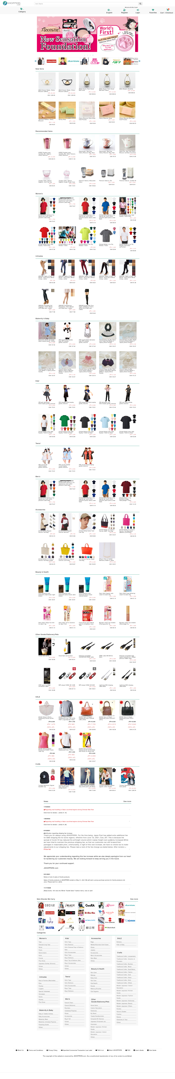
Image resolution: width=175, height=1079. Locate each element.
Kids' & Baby (121, 944)
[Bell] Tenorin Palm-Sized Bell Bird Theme (106, 89)
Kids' (67, 938)
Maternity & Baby (46, 1010)
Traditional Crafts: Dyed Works (126, 969)
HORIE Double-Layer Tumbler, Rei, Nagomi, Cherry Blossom (44, 154)
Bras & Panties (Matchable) (47, 980)
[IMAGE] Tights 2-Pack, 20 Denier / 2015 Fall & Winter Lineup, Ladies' (46, 277)
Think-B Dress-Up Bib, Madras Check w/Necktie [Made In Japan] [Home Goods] (66, 371)
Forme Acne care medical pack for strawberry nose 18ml (86, 624)
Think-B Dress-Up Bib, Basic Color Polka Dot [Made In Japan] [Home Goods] (107, 341)
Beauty (119, 1017)
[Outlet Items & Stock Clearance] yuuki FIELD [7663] (126, 718)
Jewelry (93, 950)
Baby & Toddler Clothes (46, 1014)
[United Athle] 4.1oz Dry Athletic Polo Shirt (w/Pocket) (126, 245)
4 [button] (93, 55)
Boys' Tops (68, 955)
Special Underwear (44, 991)
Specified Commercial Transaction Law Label (77, 1050)
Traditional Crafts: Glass (124, 977)
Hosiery (41, 999)
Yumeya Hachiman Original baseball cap (46, 785)
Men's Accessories (96, 955)
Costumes (94, 1024)
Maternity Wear (43, 1019)
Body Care (94, 978)
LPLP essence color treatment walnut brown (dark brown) (67, 594)
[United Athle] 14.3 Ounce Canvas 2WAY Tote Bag (106, 530)
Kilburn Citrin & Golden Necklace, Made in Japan (106, 559)
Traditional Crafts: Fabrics (124, 972)
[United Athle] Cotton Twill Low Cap (86, 531)
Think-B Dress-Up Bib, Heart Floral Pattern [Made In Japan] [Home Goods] (87, 370)
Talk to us (100, 1050)
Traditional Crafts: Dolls (124, 980)
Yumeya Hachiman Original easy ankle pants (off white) (87, 785)
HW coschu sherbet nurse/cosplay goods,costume (64, 466)
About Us (20, 1050)
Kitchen (119, 1009)
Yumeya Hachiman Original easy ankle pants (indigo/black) (66, 786)
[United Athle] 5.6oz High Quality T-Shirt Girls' (126, 215)
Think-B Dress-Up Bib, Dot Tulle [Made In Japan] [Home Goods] (46, 370)
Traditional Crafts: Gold (124, 975)
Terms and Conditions (36, 1050)
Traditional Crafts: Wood (124, 966)
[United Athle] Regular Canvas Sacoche (65, 531)
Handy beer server (43, 656)
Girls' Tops (68, 942)
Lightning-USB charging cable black (126, 685)
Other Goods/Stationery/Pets (100, 1000)
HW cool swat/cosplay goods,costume (125, 402)
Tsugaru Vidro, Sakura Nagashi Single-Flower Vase (67, 181)
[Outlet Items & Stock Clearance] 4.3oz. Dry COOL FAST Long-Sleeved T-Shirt (67, 718)
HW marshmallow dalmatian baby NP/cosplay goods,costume (87, 341)
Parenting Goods (44, 1024)
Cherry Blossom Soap (105, 118)
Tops (40, 942)
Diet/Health (94, 983)
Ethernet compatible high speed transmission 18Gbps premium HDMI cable (127, 657)
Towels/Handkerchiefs (97, 1016)
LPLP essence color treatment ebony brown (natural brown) (85, 594)
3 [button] (90, 55)
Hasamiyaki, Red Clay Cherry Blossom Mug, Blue (87, 151)
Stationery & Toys (122, 1019)
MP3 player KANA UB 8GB (87, 685)
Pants (40, 950)
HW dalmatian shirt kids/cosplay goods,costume (107, 402)
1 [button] (85, 55)
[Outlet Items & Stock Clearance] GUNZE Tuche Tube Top (45, 750)
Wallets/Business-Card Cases (100, 944)
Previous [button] (35, 61)
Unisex (41, 966)
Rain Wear (94, 958)
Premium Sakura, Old (105, 180)
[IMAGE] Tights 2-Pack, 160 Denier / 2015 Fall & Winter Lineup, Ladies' (127, 277)
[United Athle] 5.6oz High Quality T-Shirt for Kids (45, 432)
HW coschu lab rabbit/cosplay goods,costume (42, 466)
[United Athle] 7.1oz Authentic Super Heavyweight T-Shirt (125, 499)
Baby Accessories (44, 1016)
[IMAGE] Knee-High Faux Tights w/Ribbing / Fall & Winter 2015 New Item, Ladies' (86, 307)
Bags (92, 942)
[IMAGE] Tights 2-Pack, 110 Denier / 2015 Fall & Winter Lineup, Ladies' (107, 277)
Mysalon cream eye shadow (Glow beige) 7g (127, 623)
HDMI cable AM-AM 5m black (106, 656)
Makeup (93, 975)
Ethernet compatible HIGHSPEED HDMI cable (86, 656)
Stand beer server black (66, 656)
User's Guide (139, 1050)
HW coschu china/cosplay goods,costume (86, 465)
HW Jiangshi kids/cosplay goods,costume (66, 402)
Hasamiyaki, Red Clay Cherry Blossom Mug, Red (106, 151)
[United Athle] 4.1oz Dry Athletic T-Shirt (66, 244)
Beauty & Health (97, 969)
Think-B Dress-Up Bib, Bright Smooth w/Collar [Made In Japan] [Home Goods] (127, 341)
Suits (40, 955)
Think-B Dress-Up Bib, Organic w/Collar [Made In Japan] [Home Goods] (127, 370)
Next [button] (139, 61)
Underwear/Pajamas (71, 1011)
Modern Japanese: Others (124, 1006)
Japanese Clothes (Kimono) (47, 963)
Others (41, 969)
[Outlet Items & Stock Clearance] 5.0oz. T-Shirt (66, 749)
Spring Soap (62, 119)
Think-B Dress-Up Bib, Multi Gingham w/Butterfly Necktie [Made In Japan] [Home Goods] (107, 371)
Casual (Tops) (69, 1002)
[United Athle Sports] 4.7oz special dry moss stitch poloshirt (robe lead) (46, 216)
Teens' (67, 976)
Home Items (94, 1005)
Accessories (68, 1016)
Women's (42, 938)
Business (67, 1008)
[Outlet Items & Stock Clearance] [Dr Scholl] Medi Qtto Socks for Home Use (87, 750)
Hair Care (93, 980)
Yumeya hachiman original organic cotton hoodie (106, 785)
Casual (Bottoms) (70, 1005)
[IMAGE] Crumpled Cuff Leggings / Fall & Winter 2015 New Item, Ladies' (45, 307)
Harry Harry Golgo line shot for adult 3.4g (46, 623)
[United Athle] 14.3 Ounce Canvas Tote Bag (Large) (46, 559)
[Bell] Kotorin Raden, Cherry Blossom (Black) (67, 90)
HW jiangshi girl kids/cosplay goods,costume (87, 402)
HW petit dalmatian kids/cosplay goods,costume (46, 402)
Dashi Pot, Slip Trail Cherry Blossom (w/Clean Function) (127, 151)
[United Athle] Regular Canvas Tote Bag (44, 531)
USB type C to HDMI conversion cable (44, 685)
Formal (41, 958)
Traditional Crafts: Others (124, 983)
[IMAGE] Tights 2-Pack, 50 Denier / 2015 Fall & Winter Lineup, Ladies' (67, 277)
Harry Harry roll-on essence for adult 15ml (67, 623)
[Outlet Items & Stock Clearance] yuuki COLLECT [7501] (107, 718)
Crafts (119, 952)
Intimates (43, 977)
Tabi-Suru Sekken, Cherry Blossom (46, 119)
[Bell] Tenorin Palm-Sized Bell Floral (86, 89)
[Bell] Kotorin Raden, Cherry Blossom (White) (46, 90)
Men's (67, 999)
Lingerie (41, 988)
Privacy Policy (52, 1050)
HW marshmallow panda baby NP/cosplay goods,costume (66, 341)
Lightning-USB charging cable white (106, 685)
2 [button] (87, 55)
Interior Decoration (96, 1008)
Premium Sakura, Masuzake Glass (87, 181)
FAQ (128, 1050)
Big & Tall (68, 1019)
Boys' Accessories (70, 963)
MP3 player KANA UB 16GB (67, 685)
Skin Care (94, 972)
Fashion (119, 1014)
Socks (40, 997)
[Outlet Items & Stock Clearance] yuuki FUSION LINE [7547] (86, 718)
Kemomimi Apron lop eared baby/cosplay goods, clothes (46, 340)
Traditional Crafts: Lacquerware (126, 956)
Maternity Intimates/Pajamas (47, 1022)
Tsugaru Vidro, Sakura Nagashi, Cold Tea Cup (45, 181)
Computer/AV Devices (97, 1019)
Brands (93, 986)
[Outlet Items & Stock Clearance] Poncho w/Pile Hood (46, 718)
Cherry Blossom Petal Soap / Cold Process (87, 118)
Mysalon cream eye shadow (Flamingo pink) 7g (107, 623)
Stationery (94, 1011)
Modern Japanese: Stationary (125, 1001)
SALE (119, 938)
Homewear (42, 994)
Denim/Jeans (43, 953)
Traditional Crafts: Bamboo (125, 964)
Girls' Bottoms (69, 944)
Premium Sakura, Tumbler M (127, 180)
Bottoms (119, 942)
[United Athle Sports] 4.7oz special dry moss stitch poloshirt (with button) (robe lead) (107, 217)
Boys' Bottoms (69, 958)
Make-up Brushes (96, 988)
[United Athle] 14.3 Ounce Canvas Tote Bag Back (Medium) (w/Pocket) (127, 531)
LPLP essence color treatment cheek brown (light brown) (46, 594)
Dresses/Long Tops (44, 944)
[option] (87, 34)
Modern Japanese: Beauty (124, 1003)
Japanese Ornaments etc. (98, 1021)
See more (127, 801)
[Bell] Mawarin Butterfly (126, 89)
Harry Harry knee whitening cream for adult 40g (127, 593)
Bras (40, 983)
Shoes (66, 1013)
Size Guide (152, 1050)
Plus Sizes (42, 961)
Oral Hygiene (95, 991)
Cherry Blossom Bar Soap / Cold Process (127, 118)
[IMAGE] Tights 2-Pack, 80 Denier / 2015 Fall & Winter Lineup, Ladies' (87, 277)
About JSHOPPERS (115, 1050)
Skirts (40, 947)
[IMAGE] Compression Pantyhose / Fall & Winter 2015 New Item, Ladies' (66, 307)
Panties (41, 986)
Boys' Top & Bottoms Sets (73, 960)
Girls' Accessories (70, 952)
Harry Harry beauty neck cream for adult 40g (106, 593)
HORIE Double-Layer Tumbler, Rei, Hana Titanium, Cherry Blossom (67, 154)
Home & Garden (121, 1011)
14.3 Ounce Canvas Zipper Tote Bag (87, 559)
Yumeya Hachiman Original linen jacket (127, 785)
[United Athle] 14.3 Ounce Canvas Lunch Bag (66, 559)
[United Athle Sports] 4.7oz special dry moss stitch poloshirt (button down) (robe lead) (87, 217)
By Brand (93, 1013)
